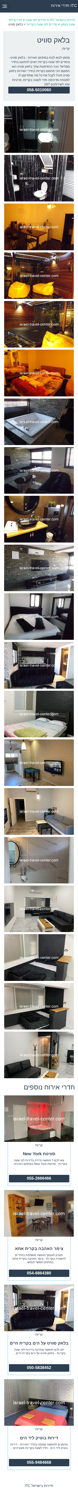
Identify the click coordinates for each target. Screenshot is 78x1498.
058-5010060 (39, 89)
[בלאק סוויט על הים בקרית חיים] (39, 1307)
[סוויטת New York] (39, 1118)
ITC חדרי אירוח (64, 5)
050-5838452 (39, 1367)
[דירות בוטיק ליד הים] (39, 1402)
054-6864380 (39, 1273)
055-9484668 (39, 1462)
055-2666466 (39, 1178)
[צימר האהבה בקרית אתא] (39, 1213)
